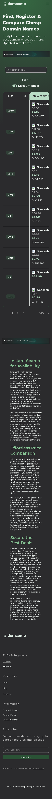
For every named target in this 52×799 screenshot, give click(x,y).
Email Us (7, 694)
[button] (47, 4)
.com (11, 110)
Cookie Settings (10, 720)
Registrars (7, 666)
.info (11, 257)
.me (10, 236)
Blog (5, 688)
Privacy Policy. (38, 768)
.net (10, 131)
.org (10, 173)
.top (10, 296)
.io (9, 215)
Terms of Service (11, 710)
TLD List (7, 661)
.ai (9, 277)
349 (41, 313)
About (6, 682)
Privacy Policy (9, 715)
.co (10, 152)
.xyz (10, 194)
